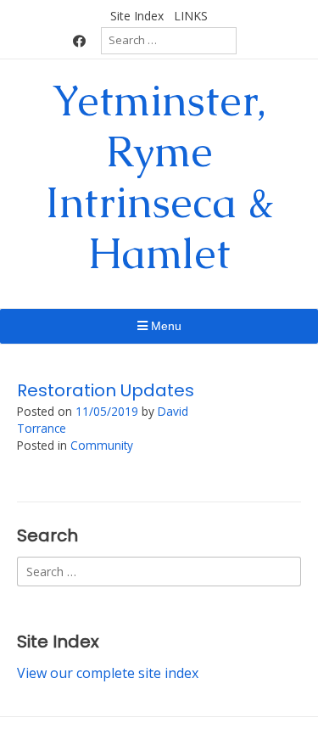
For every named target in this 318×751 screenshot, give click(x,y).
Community (101, 445)
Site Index (137, 16)
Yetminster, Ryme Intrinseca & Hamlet (159, 177)
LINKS (191, 16)
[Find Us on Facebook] (79, 41)
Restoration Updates (105, 390)
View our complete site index (107, 673)
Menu (164, 326)
